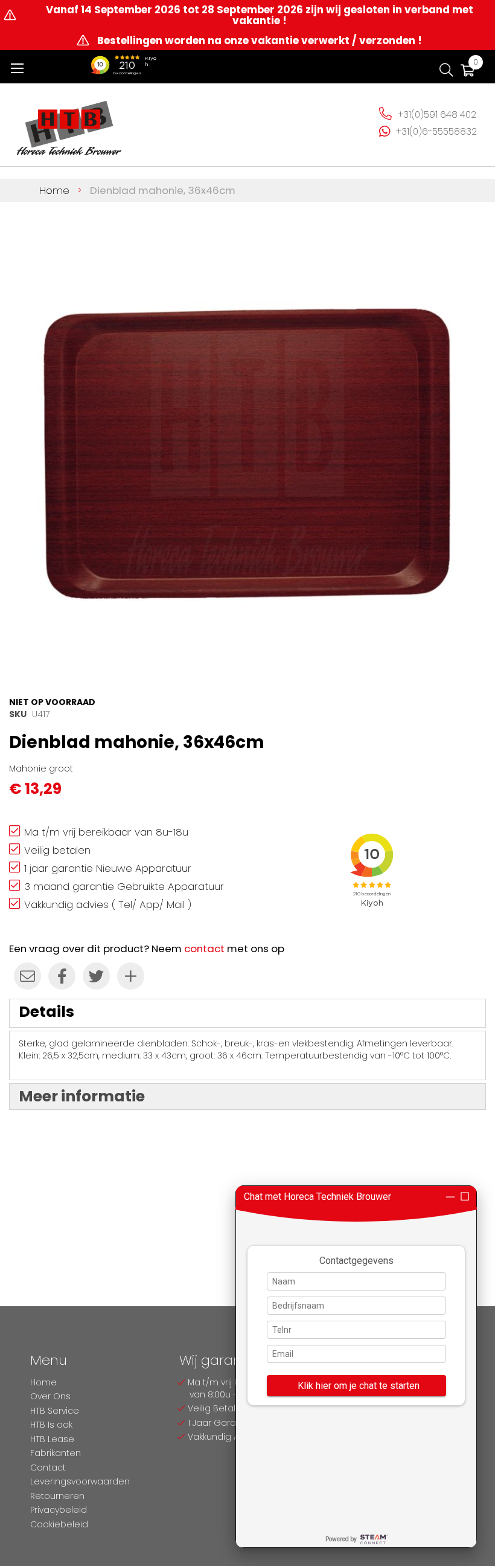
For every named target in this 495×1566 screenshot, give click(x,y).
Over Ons (50, 1396)
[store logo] (69, 123)
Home (54, 190)
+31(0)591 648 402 (437, 114)
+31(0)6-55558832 (436, 131)
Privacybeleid (58, 1510)
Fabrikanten (55, 1453)
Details (46, 1011)
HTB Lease (52, 1439)
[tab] (247, 1013)
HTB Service (54, 1411)
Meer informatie (82, 1096)
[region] (356, 1366)
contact (204, 948)
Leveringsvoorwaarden (80, 1481)
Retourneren (57, 1496)
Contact (48, 1467)
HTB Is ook (51, 1425)
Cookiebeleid (59, 1524)
